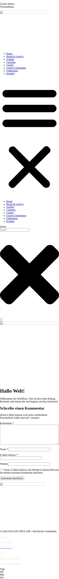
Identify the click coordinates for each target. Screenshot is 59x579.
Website (4, 463)
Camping (10, 62)
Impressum (5, 542)
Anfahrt (10, 59)
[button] (29, 137)
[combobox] (14, 229)
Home (9, 53)
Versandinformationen (11, 563)
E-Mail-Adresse (9, 455)
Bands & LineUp (14, 56)
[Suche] (1, 320)
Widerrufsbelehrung (10, 558)
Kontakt (10, 73)
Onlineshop (12, 70)
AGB (3, 552)
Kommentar (7, 423)
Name (4, 449)
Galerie (10, 65)
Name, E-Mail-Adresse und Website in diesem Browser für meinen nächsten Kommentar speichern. (29, 471)
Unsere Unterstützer (16, 68)
